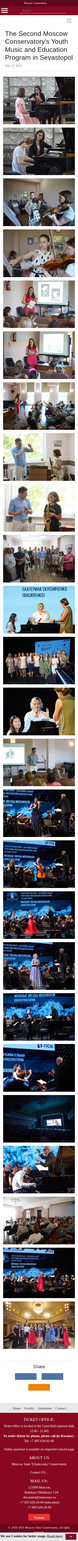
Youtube (39, 1517)
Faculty (29, 1408)
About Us (39, 1457)
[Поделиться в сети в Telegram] (52, 1376)
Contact (60, 1408)
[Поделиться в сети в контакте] (26, 1376)
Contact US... (39, 1472)
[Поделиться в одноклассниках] (39, 1387)
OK (70, 1536)
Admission (45, 1408)
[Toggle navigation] (69, 21)
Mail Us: (39, 1481)
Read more (55, 1536)
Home (17, 1408)
